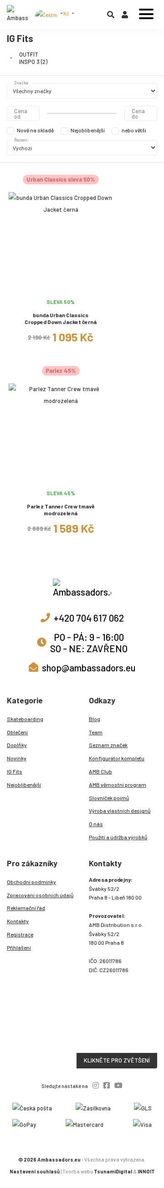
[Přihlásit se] (125, 16)
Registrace (20, 934)
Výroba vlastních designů (119, 810)
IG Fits (14, 771)
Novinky (16, 758)
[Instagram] (95, 1085)
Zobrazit (60, 289)
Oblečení (17, 732)
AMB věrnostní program (117, 784)
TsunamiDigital (113, 1171)
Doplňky (17, 745)
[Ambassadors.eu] (18, 14)
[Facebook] (106, 1085)
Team (95, 732)
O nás (96, 824)
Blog (94, 719)
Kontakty (18, 921)
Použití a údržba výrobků (118, 837)
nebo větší (134, 130)
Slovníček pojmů (109, 798)
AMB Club (100, 771)
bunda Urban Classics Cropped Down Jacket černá (61, 318)
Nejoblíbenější (88, 130)
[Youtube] (118, 1085)
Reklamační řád (26, 908)
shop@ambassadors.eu (88, 667)
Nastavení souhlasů (35, 1171)
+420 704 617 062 (89, 617)
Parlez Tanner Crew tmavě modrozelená (61, 509)
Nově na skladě (35, 130)
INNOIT (146, 1171)
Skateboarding (25, 719)
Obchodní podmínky (31, 882)
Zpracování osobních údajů (40, 895)
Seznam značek (108, 745)
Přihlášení (19, 947)
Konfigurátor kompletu (116, 758)
